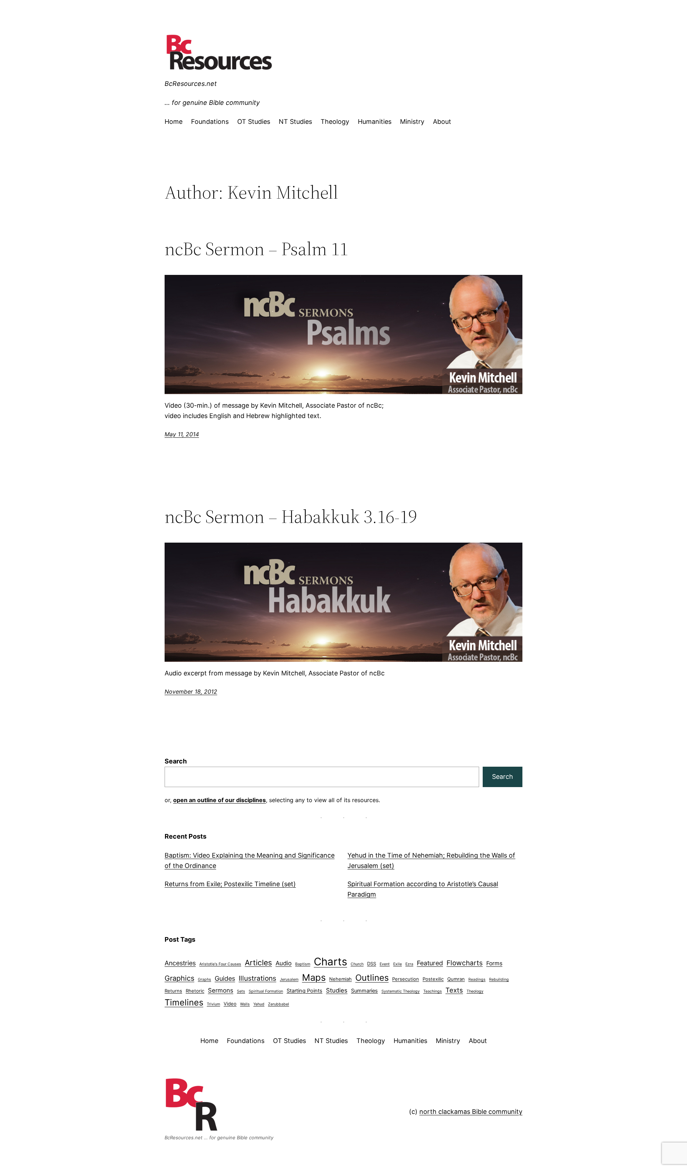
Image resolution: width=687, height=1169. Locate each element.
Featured (430, 963)
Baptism (302, 964)
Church (357, 964)
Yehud (258, 1004)
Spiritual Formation (266, 991)
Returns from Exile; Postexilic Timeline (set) (230, 884)
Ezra (409, 964)
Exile (397, 964)
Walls (245, 1004)
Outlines (372, 977)
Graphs (204, 979)
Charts (330, 961)
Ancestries (180, 963)
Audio (284, 963)
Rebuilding (499, 979)
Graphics (179, 978)
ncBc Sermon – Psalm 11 (256, 248)
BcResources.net (191, 83)
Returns (173, 991)
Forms (494, 963)
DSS (371, 963)
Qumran (456, 979)
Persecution (405, 979)
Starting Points (304, 991)
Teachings (432, 991)
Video (230, 1003)
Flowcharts (465, 963)
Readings (477, 979)
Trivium (213, 1004)
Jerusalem (289, 979)
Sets (241, 991)
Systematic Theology (400, 991)
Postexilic (433, 979)
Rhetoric (195, 991)
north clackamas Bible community (470, 1111)
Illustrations (257, 978)
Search (176, 761)
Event (385, 964)
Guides (225, 978)
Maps (314, 977)
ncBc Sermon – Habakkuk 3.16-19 (291, 516)
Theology (475, 991)
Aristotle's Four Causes (220, 964)
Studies (336, 990)
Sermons (220, 990)
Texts (454, 990)
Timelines (184, 1002)
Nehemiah (340, 979)
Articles (258, 962)
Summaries (364, 991)
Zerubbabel (278, 1004)
